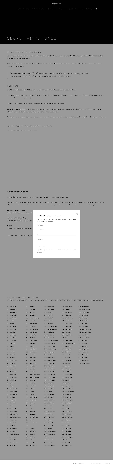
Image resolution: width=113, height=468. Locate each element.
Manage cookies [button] (79, 463)
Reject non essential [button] (95, 463)
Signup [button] (40, 239)
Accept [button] (107, 463)
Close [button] (76, 214)
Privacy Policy (41, 250)
